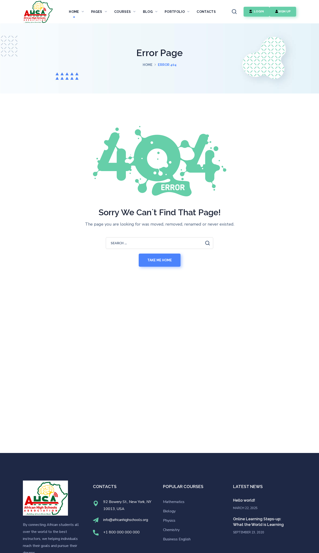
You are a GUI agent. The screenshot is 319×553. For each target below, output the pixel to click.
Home (147, 65)
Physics (169, 520)
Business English (177, 539)
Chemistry (171, 529)
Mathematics (173, 501)
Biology (169, 511)
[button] (234, 11)
